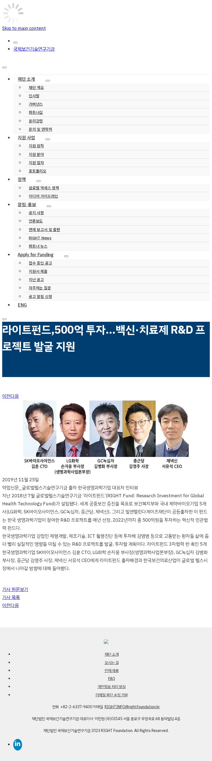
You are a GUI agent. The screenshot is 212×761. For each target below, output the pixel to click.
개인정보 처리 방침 (111, 687)
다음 (14, 396)
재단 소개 (112, 654)
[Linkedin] (111, 743)
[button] (15, 589)
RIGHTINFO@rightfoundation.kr (132, 707)
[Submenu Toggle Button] (48, 81)
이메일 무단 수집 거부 (112, 695)
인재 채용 (112, 671)
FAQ (111, 679)
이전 (6, 396)
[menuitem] (111, 41)
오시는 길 (112, 663)
